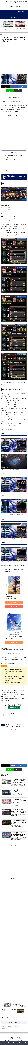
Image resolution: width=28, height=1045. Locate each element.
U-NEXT (8, 653)
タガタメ (8, 724)
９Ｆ (8, 168)
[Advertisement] (14, 57)
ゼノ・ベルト (19, 724)
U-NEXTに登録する (14, 707)
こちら (16, 698)
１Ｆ (8, 162)
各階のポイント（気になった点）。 (14, 159)
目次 (12, 152)
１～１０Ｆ (16, 726)
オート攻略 (22, 726)
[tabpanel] (7, 25)
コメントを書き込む (14, 1022)
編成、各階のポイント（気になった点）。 (14, 155)
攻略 (3, 724)
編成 (7, 157)
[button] (18, 90)
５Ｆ (8, 166)
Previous (1, 26)
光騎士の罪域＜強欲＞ (7, 726)
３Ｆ (8, 164)
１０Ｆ (8, 170)
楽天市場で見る (14, 606)
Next (27, 26)
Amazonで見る (14, 602)
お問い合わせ (21, 1040)
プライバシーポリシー (7, 1040)
